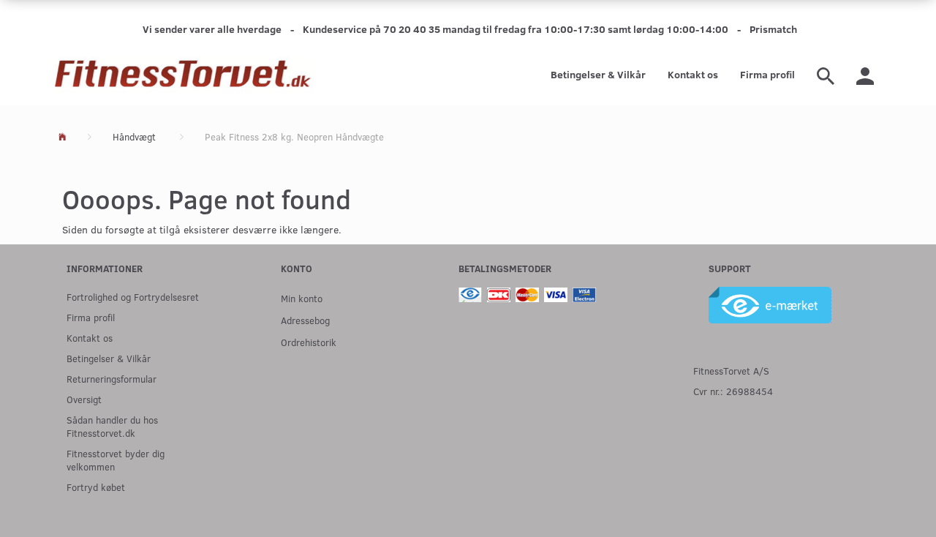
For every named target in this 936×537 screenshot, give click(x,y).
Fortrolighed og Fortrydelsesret (133, 296)
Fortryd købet (96, 487)
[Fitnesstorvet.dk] (182, 74)
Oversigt (84, 399)
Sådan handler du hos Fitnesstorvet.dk (112, 426)
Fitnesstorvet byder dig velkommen (116, 460)
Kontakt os (693, 74)
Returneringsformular (111, 378)
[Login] (865, 74)
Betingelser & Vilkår (598, 74)
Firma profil (767, 74)
